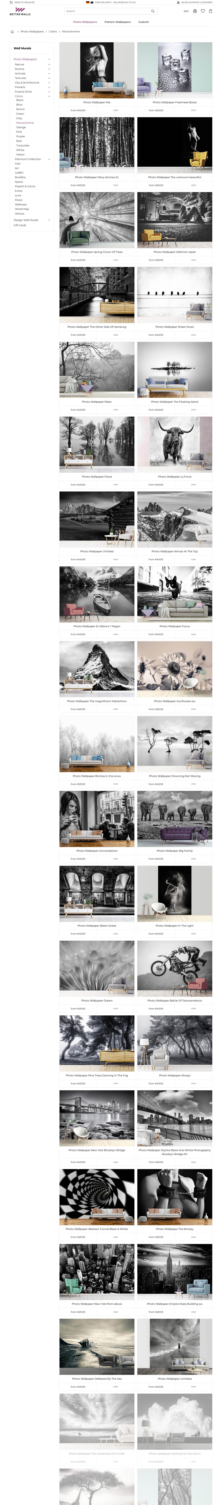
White (20, 150)
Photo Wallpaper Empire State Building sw (174, 1303)
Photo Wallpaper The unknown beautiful (174, 177)
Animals (20, 73)
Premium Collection (28, 159)
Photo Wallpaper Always (174, 1075)
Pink (19, 131)
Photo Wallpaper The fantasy (174, 1229)
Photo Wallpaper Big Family (175, 850)
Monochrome (71, 31)
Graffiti (19, 172)
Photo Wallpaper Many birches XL (97, 177)
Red (19, 140)
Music (19, 199)
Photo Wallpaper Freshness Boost (175, 102)
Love (18, 195)
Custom (143, 22)
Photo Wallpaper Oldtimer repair (175, 252)
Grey (19, 118)
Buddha (20, 177)
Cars (17, 163)
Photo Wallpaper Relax (97, 401)
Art (17, 168)
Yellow (20, 154)
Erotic (19, 190)
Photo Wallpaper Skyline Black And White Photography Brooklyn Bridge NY (175, 1152)
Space (19, 181)
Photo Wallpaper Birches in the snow (97, 776)
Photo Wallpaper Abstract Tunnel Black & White (97, 1229)
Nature (19, 64)
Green (20, 113)
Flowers (20, 87)
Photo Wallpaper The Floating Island (174, 401)
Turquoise (22, 145)
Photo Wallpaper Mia (96, 102)
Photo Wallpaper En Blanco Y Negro (97, 626)
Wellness (21, 204)
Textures (20, 78)
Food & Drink (23, 91)
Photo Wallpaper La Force (174, 476)
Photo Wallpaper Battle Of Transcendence (174, 1000)
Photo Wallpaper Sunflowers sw (174, 701)
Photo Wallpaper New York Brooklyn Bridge (97, 1150)
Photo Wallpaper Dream (97, 1000)
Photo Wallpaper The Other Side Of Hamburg (96, 326)
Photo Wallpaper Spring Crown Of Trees (97, 252)
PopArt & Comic (25, 186)
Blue (19, 104)
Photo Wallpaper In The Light (175, 925)
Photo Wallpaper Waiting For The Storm (175, 1453)
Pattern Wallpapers (118, 22)
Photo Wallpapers (85, 22)
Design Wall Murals (26, 220)
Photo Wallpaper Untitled (97, 551)
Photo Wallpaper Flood (97, 476)
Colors (53, 31)
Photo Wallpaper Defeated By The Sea (97, 1378)
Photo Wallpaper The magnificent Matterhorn (97, 701)
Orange (21, 127)
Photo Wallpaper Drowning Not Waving (175, 776)
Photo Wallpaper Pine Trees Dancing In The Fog (97, 1075)
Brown (20, 109)
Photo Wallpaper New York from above (97, 1303)
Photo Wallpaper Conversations (96, 850)
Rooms (19, 69)
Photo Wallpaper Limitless (175, 1378)
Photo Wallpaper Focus (175, 626)
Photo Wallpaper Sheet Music (175, 326)
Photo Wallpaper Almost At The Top (175, 551)
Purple (20, 136)
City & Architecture (27, 82)
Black (19, 100)
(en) (186, 11)
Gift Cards (20, 225)
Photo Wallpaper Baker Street (97, 925)
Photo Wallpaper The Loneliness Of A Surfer (97, 1453)
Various (19, 213)
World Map (22, 209)
